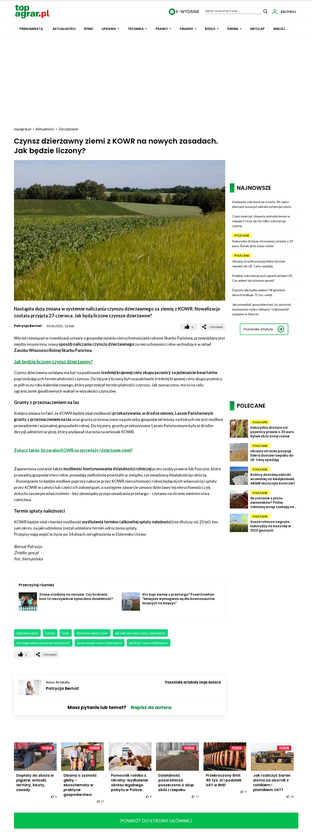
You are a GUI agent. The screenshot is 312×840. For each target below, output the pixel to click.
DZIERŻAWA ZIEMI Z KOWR (92, 633)
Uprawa (109, 29)
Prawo (162, 29)
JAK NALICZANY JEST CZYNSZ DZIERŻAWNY (140, 633)
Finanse (186, 29)
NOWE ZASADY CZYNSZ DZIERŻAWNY (99, 643)
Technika (136, 29)
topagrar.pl (22, 129)
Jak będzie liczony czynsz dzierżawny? (53, 361)
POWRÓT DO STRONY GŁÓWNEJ (156, 820)
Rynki (88, 29)
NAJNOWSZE (254, 188)
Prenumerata (31, 29)
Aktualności (64, 29)
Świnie (232, 29)
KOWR (65, 633)
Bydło (210, 29)
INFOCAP (257, 29)
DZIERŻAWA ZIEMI (27, 633)
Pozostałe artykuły (258, 329)
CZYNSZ (50, 633)
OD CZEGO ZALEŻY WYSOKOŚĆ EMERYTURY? (43, 643)
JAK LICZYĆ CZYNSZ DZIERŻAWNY (148, 643)
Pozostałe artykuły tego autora (193, 682)
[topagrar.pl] (32, 11)
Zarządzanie (68, 129)
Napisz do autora (151, 707)
